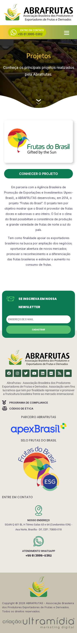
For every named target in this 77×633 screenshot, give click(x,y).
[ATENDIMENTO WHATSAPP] (38, 541)
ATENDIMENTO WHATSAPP (38, 550)
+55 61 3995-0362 (38, 556)
